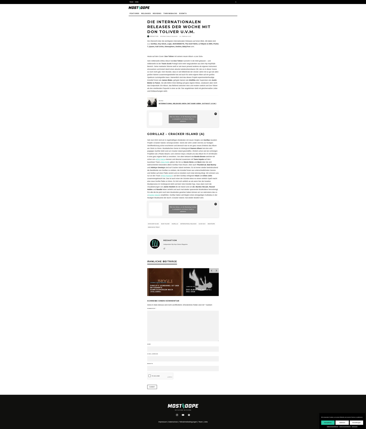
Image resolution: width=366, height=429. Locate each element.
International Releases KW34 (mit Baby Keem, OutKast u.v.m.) (187, 103)
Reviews (157, 13)
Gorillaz (175, 224)
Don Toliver (165, 224)
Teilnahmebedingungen (188, 422)
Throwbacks (170, 13)
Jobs (137, 2)
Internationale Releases (169, 36)
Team (131, 2)
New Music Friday (154, 227)
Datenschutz (173, 422)
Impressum (354, 426)
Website (150, 363)
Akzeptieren (328, 422)
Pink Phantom (167, 176)
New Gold (165, 162)
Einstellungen (356, 422)
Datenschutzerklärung (332, 426)
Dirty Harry (161, 159)
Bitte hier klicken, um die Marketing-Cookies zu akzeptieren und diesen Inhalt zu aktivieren (183, 119)
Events (183, 13)
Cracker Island (153, 195)
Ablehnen (342, 422)
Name (149, 344)
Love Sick (202, 224)
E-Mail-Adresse (152, 353)
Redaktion (154, 36)
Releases (146, 13)
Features (134, 13)
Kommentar (151, 308)
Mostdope (211, 224)
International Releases (188, 224)
